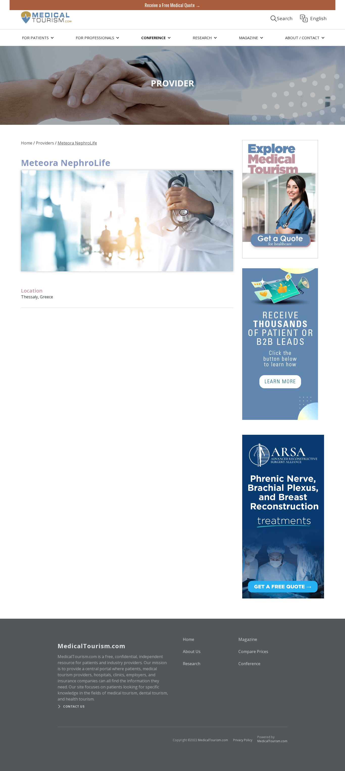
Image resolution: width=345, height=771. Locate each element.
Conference (249, 663)
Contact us (73, 706)
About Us (192, 651)
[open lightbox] (127, 220)
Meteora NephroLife (77, 143)
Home (26, 143)
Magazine (247, 639)
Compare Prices (253, 651)
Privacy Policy (242, 740)
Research (191, 663)
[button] (37, 38)
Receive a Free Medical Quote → (172, 5)
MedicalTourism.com (213, 740)
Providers (45, 143)
